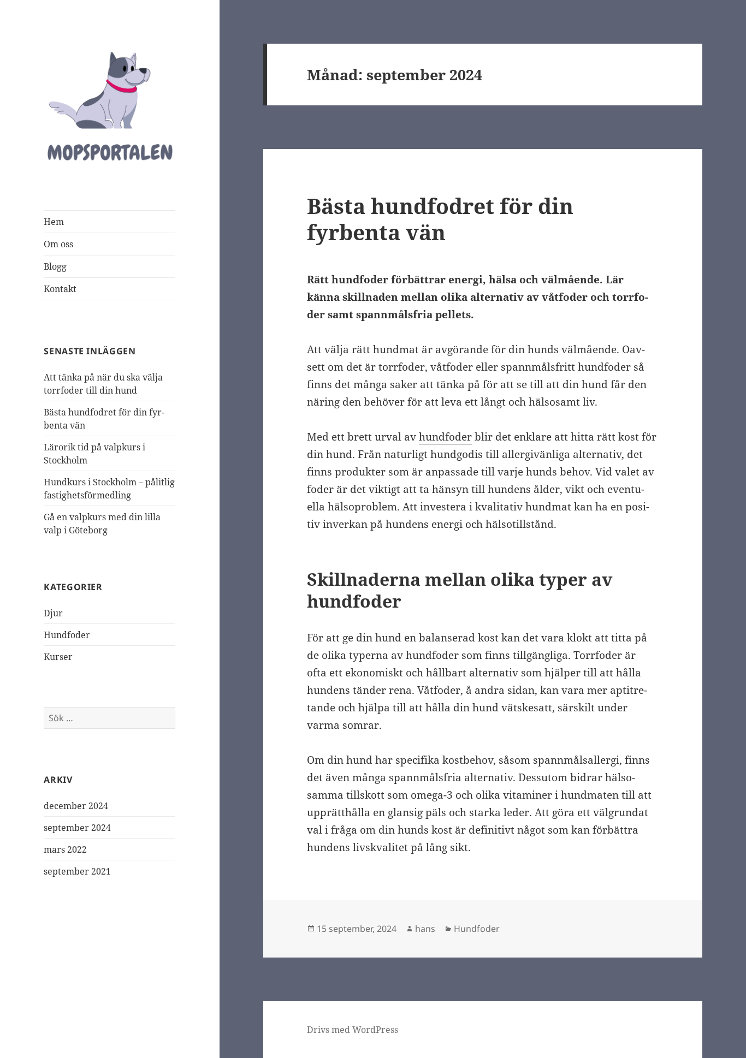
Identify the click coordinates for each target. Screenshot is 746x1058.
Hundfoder (67, 635)
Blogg (55, 266)
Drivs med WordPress (352, 1030)
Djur (53, 613)
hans (425, 929)
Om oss (58, 244)
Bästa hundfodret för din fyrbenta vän (440, 218)
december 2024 (76, 806)
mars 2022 (65, 849)
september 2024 (77, 828)
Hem (54, 222)
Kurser (58, 657)
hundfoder (445, 437)
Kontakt (60, 289)
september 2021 (77, 871)
